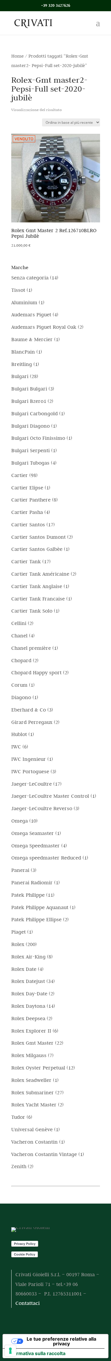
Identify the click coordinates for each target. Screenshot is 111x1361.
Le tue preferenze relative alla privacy (61, 1341)
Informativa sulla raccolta (36, 1353)
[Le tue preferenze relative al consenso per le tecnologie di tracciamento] (10, 1350)
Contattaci (27, 1303)
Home (17, 56)
